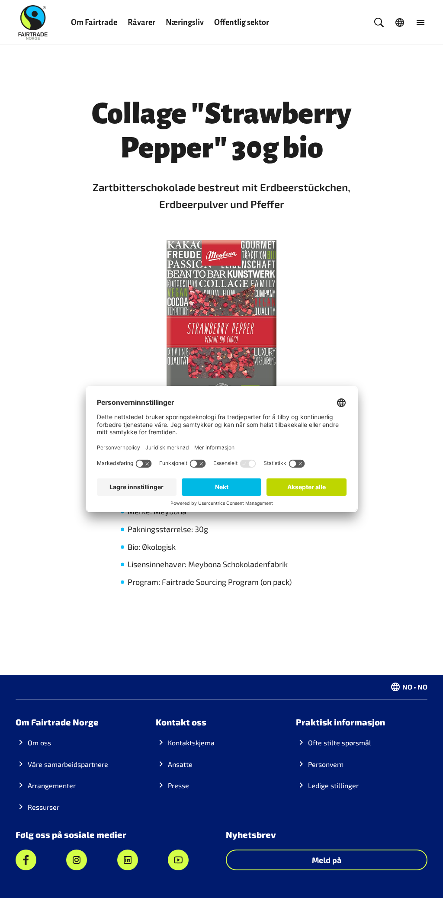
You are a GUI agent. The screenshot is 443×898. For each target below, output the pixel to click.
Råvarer (141, 22)
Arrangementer (52, 785)
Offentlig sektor (241, 22)
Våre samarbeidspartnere (68, 764)
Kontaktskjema (191, 742)
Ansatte (180, 764)
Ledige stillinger (333, 785)
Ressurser (43, 807)
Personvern (325, 764)
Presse (178, 785)
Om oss (39, 742)
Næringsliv (185, 22)
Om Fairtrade (94, 22)
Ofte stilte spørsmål (339, 742)
